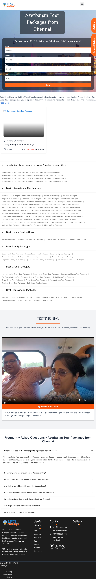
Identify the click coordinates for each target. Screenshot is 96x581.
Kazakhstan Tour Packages (70, 207)
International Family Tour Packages (71, 260)
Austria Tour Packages (52, 196)
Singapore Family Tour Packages (14, 260)
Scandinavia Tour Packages (37, 222)
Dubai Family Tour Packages (12, 254)
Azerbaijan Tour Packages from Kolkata (48, 175)
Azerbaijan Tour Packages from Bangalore (17, 181)
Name (7, 46)
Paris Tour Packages (74, 201)
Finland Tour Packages (56, 201)
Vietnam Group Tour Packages (61, 280)
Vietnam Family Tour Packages (63, 257)
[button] (82, 4)
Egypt (19, 300)
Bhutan (37, 297)
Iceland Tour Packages (70, 204)
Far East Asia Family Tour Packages (42, 260)
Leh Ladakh (81, 239)
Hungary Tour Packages (51, 204)
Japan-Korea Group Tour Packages (46, 274)
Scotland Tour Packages (49, 213)
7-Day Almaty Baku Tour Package (19, 144)
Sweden (22, 297)
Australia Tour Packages (11, 196)
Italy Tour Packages (9, 207)
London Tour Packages (10, 210)
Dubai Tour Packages (32, 219)
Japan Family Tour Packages (60, 254)
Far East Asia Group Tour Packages (15, 277)
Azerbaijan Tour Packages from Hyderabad (51, 181)
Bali (44, 300)
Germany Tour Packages (11, 204)
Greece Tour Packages (31, 204)
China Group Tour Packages (12, 280)
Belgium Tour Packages (10, 199)
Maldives (5, 297)
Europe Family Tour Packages (36, 254)
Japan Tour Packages (27, 207)
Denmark (28, 300)
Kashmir (40, 239)
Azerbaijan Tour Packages (31, 196)
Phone (7, 56)
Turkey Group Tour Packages (36, 280)
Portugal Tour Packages (11, 213)
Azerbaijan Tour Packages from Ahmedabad (48, 178)
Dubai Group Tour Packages (64, 277)
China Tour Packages (51, 199)
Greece (45, 297)
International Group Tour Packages (74, 274)
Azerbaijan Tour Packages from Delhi (15, 172)
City (6, 74)
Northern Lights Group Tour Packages (16, 274)
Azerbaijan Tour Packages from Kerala (46, 172)
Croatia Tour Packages (69, 199)
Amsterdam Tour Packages (52, 210)
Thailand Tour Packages (54, 216)
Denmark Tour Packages (36, 201)
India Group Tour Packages (41, 277)
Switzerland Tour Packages (12, 219)
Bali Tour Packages (70, 196)
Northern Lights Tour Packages (13, 222)
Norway (30, 297)
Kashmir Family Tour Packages (13, 257)
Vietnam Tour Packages (67, 219)
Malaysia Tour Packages (11, 225)
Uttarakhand (63, 239)
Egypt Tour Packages (58, 222)
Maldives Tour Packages (30, 210)
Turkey (13, 297)
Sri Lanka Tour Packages (53, 225)
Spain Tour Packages (30, 213)
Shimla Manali (51, 239)
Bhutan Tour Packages (76, 222)
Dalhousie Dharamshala (26, 239)
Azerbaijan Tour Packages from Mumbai (16, 175)
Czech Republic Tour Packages (13, 201)
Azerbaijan (10, 141)
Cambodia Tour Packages (31, 199)
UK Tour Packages (49, 219)
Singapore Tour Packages (31, 225)
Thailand (37, 300)
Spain (51, 300)
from (23, 149)
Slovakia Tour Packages (69, 213)
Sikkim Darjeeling (8, 239)
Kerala (72, 239)
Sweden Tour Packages (33, 216)
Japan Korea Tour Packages (47, 207)
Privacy (8, 572)
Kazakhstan (19, 141)
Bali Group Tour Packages (37, 283)
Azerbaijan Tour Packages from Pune (15, 178)
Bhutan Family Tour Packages (38, 257)
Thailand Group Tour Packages (13, 283)
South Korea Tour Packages (12, 216)
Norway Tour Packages (72, 210)
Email (7, 65)
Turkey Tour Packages (73, 216)
